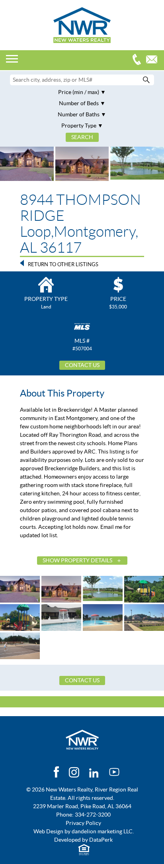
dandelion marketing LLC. (103, 831)
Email (153, 60)
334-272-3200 (138, 60)
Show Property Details (77, 560)
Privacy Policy (83, 823)
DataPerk (101, 840)
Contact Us (82, 365)
